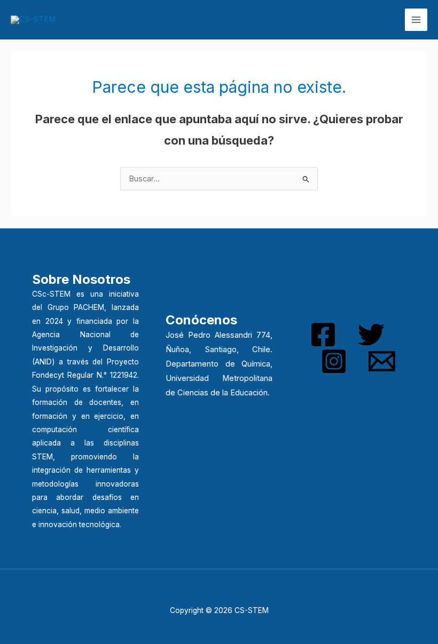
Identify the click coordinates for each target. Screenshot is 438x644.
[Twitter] (371, 334)
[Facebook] (323, 334)
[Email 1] (382, 361)
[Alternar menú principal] (416, 20)
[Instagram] (333, 361)
